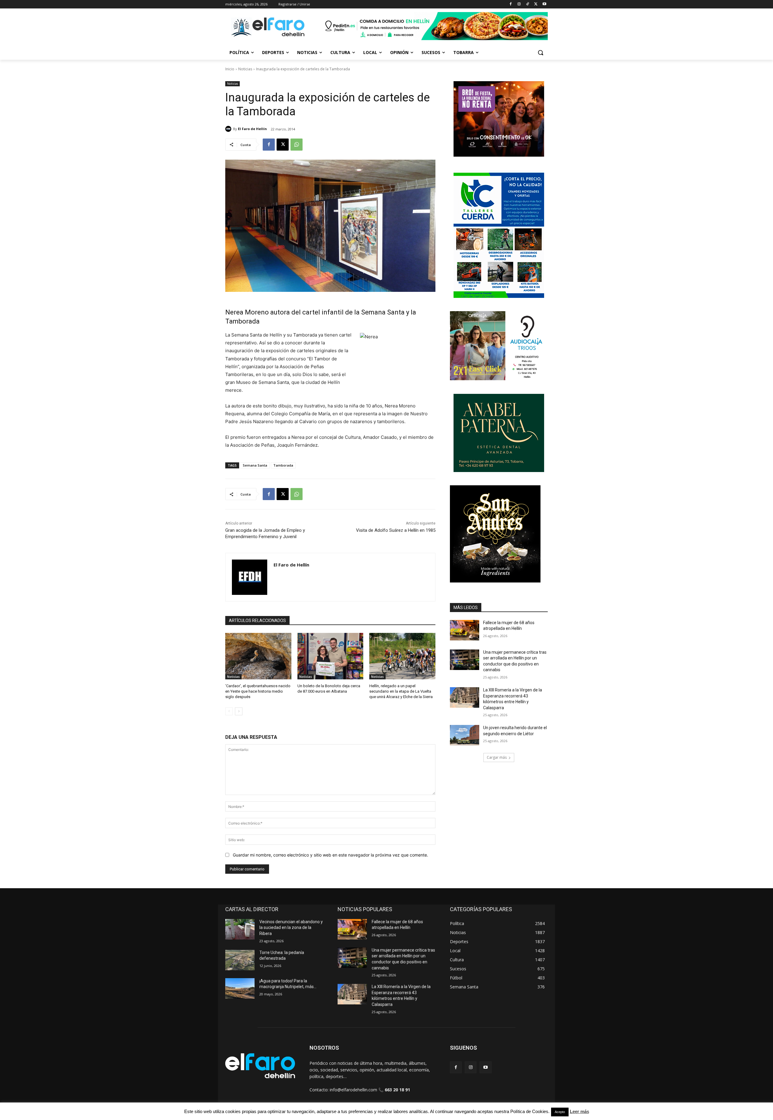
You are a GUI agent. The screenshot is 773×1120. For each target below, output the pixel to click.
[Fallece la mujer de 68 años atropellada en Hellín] (464, 630)
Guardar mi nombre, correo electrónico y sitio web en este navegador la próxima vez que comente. (330, 854)
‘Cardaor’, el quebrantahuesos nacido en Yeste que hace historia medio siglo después (257, 691)
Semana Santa (255, 465)
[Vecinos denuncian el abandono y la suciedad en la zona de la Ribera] (240, 929)
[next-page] (238, 711)
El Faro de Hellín (252, 128)
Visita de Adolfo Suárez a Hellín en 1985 (395, 530)
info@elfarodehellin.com (353, 1090)
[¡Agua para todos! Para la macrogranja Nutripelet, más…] (240, 988)
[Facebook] (510, 4)
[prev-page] (229, 711)
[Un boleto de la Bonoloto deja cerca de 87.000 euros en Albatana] (330, 656)
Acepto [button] (560, 1112)
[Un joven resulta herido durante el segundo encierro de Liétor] (464, 735)
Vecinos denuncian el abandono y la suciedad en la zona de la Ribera (291, 927)
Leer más (579, 1111)
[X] (535, 4)
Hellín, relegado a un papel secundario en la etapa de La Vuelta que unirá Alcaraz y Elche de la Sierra (401, 691)
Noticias (245, 69)
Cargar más (497, 757)
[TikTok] (527, 4)
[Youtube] (544, 4)
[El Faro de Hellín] (229, 129)
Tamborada (283, 465)
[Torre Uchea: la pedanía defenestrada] (240, 960)
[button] (540, 52)
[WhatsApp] (296, 145)
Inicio (229, 69)
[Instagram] (519, 4)
